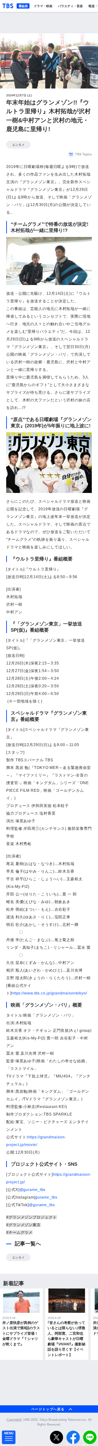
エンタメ (18, 145)
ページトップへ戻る (47, 1409)
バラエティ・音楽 (70, 6)
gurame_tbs (46, 1197)
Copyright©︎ (14, 1419)
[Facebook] (73, 1437)
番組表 (23, 6)
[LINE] (90, 1437)
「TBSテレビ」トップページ (7, 6)
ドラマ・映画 (43, 6)
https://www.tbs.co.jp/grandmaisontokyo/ (49, 993)
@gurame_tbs (33, 1190)
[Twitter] (56, 1437)
